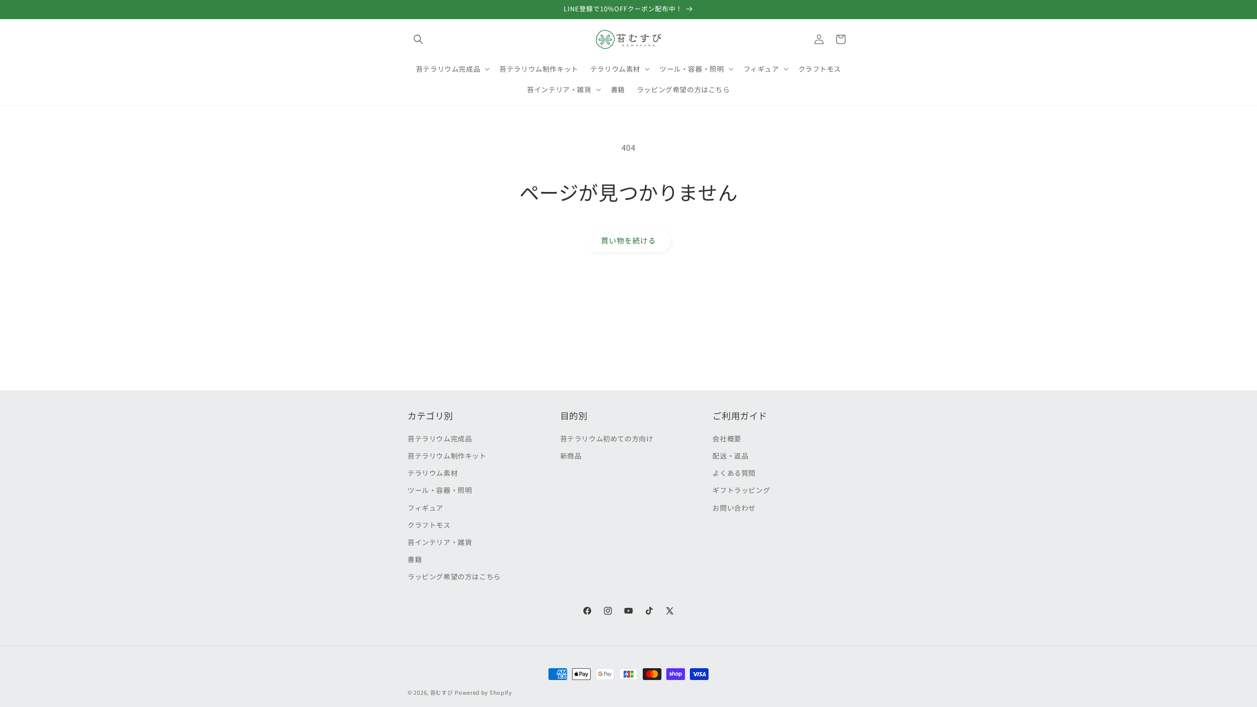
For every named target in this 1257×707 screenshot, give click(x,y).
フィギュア (425, 508)
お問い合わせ (734, 508)
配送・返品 (730, 456)
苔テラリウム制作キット (447, 456)
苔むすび (441, 692)
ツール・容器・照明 (440, 490)
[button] (418, 39)
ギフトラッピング (741, 490)
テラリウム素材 (433, 473)
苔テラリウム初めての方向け (607, 438)
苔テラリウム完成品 (440, 438)
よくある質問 (734, 473)
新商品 (571, 456)
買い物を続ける (628, 240)
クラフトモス (429, 525)
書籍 (415, 559)
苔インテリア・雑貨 (440, 542)
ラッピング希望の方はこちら (454, 576)
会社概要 (726, 438)
